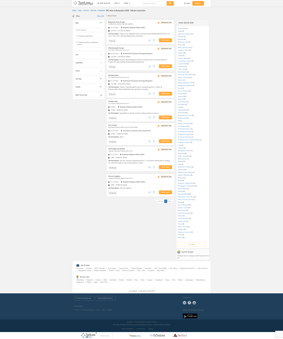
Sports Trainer (182, 210)
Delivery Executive (128, 270)
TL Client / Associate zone (83, 298)
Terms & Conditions (127, 329)
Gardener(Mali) (182, 110)
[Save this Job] (154, 40)
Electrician (181, 93)
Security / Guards (183, 207)
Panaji (167, 280)
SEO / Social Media (160, 268)
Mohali (89, 282)
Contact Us (77, 310)
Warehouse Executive (184, 232)
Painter (180, 180)
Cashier (180, 55)
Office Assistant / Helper (185, 172)
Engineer (180, 96)
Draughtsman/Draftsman (185, 85)
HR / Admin (173, 268)
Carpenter (181, 53)
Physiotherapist (182, 188)
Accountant (181, 28)
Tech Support (112, 268)
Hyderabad (113, 280)
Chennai (98, 280)
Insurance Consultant (184, 123)
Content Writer (182, 64)
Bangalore (90, 280)
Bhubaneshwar (200, 280)
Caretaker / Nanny (183, 50)
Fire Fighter (181, 104)
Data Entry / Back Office (185, 74)
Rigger (180, 202)
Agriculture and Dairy (184, 34)
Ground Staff (181, 112)
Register (198, 3)
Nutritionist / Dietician (184, 167)
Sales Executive (202, 268)
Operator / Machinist (184, 175)
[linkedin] (184, 303)
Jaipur (96, 282)
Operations (181, 169)
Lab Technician (182, 126)
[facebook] (189, 303)
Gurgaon (150, 280)
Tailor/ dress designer (184, 213)
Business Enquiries (89, 310)
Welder (180, 235)
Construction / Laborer (184, 61)
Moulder (180, 161)
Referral (109, 310)
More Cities (104, 282)
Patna (173, 280)
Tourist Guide (182, 221)
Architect (180, 36)
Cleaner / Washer (183, 58)
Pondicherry (80, 282)
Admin (180, 31)
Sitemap (150, 329)
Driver (180, 88)
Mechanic (181, 153)
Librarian (180, 148)
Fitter (179, 107)
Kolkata (121, 280)
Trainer (180, 224)
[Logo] (82, 3)
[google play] (190, 316)
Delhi (105, 280)
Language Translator (184, 142)
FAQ (98, 310)
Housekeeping (182, 118)
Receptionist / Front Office (186, 197)
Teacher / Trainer (114, 270)
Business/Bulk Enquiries (105, 298)
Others (180, 237)
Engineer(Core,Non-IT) (187, 268)
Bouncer (180, 45)
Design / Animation (183, 77)
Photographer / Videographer (186, 186)
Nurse (179, 164)
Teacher (180, 216)
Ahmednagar (189, 280)
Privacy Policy (141, 329)
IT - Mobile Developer (184, 131)
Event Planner (182, 102)
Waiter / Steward (183, 226)
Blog (103, 310)
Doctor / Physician (183, 91)
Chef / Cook (141, 270)
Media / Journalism (183, 156)
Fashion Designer (136, 268)
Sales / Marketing (183, 205)
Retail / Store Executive (185, 199)
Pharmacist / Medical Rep (185, 183)
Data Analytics (182, 72)
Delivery (180, 80)
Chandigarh (159, 280)
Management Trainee (184, 150)
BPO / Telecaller (100, 268)
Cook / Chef (181, 69)
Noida (142, 280)
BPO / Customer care (184, 47)
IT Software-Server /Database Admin (188, 140)
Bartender (181, 39)
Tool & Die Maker (183, 218)
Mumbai (129, 280)
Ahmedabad (80, 280)
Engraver (180, 99)
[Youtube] (194, 303)
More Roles (160, 270)
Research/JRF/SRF (183, 194)
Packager (180, 178)
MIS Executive (182, 159)
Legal (179, 145)
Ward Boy (181, 229)
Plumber (180, 191)
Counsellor (181, 66)
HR (179, 121)
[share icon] (149, 40)
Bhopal (180, 280)
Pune (136, 280)
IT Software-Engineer (184, 129)
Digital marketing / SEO (185, 83)
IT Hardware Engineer (184, 134)
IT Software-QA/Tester (184, 137)
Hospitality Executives (185, 115)
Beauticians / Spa (183, 42)
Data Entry (148, 268)
